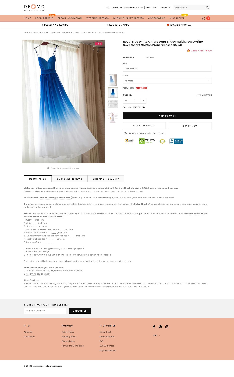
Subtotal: (127, 107)
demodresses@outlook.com (55, 197)
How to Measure (194, 213)
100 (129, 133)
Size (125, 63)
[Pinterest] (160, 327)
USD (155, 335)
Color (125, 75)
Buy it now (190, 125)
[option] (55, 25)
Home (27, 32)
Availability (128, 57)
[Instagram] (166, 327)
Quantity (127, 95)
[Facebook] (154, 327)
